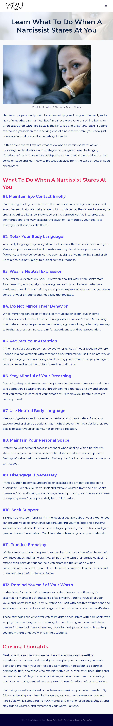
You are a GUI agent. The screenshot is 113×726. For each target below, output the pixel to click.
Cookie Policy (63, 720)
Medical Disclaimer (75, 720)
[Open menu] (106, 6)
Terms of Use (88, 720)
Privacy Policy (52, 720)
